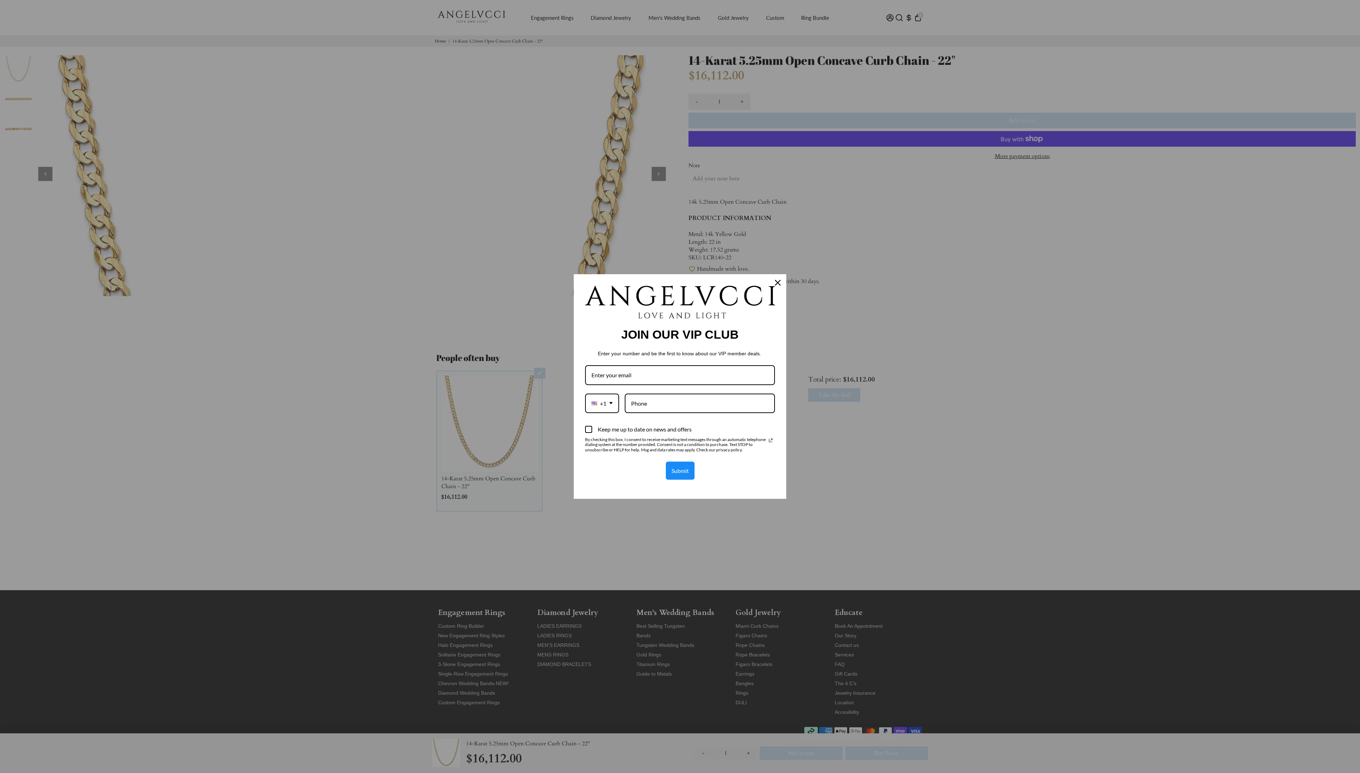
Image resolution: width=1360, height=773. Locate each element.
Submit (680, 470)
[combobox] (602, 403)
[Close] (777, 282)
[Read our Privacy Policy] (770, 440)
